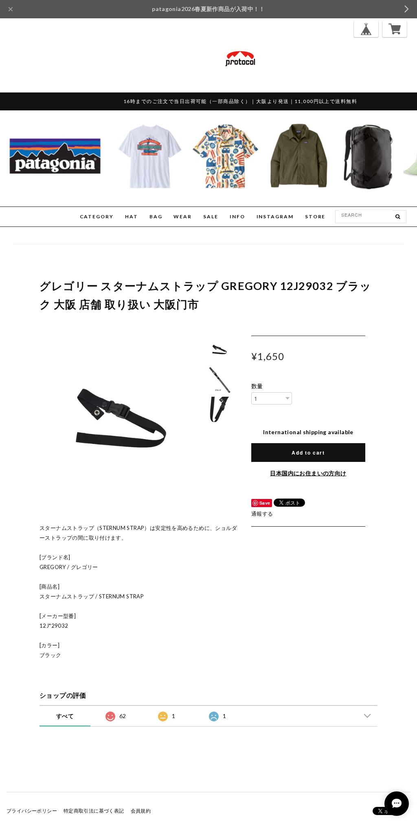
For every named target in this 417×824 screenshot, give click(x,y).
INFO (237, 216)
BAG (155, 216)
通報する (262, 513)
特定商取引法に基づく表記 (94, 811)
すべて (65, 715)
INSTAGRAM (275, 216)
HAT (131, 216)
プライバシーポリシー (32, 811)
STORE (315, 216)
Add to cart (308, 452)
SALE (210, 216)
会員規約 (141, 811)
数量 (257, 386)
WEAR (182, 216)
